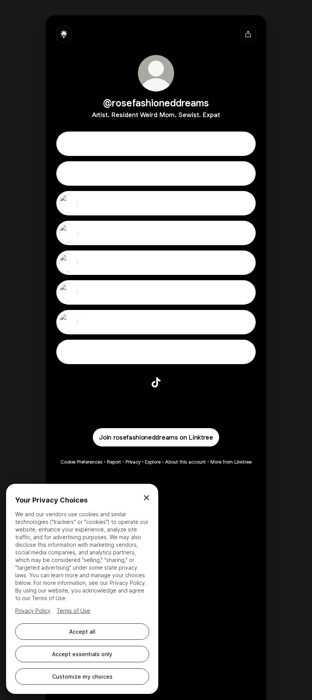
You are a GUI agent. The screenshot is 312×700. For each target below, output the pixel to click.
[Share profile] (248, 34)
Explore (153, 462)
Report (114, 462)
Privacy (133, 462)
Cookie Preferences (81, 462)
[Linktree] (64, 34)
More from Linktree (231, 462)
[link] (156, 382)
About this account (185, 462)
